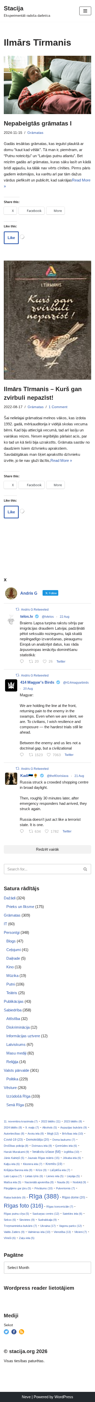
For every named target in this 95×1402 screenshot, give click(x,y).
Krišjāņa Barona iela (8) (18, 1170)
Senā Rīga (15, 1105)
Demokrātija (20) (37, 1139)
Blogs (11, 941)
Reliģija (12, 1062)
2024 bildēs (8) (13, 1127)
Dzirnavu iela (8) (42, 1145)
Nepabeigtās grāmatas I (38, 123)
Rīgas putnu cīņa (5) (16, 1213)
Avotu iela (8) (36, 1133)
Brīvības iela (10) (72, 1133)
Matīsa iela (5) (12, 1182)
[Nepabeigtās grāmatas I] (47, 85)
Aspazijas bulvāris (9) (73, 1127)
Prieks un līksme (20, 906)
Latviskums (16, 1044)
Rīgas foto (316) (23, 1206)
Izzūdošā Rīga (18, 1096)
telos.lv (26, 616)
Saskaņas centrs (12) (45, 1213)
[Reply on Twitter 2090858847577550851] (23, 831)
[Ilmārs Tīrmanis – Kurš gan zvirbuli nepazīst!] (47, 320)
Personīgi (12, 932)
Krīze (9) (41, 1170)
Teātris (11, 993)
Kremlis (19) (54, 1164)
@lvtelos (48, 616)
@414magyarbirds (76, 682)
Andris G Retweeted (35, 609)
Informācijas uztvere (23, 1036)
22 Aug (64, 616)
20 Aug (28, 688)
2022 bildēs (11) (51, 1121)
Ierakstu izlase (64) (46, 1152)
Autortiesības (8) (14, 1133)
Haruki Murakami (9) (16, 1151)
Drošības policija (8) (16, 1145)
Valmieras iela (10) (39, 1231)
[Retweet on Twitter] (17, 609)
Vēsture (10, 1087)
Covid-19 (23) (13, 1139)
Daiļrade (13, 958)
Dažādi (9, 898)
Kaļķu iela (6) (12, 1164)
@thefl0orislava (57, 776)
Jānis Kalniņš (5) (14, 1157)
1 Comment (58, 407)
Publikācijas (14, 1001)
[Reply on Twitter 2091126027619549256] (23, 661)
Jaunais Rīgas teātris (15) (44, 1157)
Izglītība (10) (71, 1151)
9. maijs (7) (32, 1127)
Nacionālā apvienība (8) (39, 1182)
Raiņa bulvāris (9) (15, 1197)
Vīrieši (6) (10, 1238)
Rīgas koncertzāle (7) (59, 1206)
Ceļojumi (13, 950)
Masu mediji (16, 1053)
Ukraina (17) (48, 1225)
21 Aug (79, 776)
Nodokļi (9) (79, 1182)
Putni (10, 984)
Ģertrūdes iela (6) (66, 1145)
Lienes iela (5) (55, 1176)
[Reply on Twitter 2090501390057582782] (23, 755)
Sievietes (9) (27, 1219)
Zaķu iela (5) (26, 1238)
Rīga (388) (44, 1196)
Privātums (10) (43, 1188)
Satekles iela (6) (72, 1213)
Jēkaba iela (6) (72, 1157)
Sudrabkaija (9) (47, 1219)
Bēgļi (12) (53, 1133)
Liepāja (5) (73, 1176)
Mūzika (12, 975)
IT (5, 924)
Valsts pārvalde (16, 1070)
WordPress (63, 1397)
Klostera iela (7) (32, 1164)
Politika (12, 1079)
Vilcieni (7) (80, 1231)
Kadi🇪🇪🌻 (29, 775)
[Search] (85, 869)
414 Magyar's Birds (37, 682)
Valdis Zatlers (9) (14, 1231)
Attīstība (13, 1018)
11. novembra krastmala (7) (21, 1121)
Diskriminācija (18, 1027)
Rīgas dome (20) (73, 1197)
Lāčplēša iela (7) (60, 1170)
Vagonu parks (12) (70, 1225)
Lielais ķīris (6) (34, 1176)
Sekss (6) (10, 1219)
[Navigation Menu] (85, 11)
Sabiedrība (13, 1010)
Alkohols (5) (49, 1127)
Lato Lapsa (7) (13, 1176)
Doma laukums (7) (63, 1139)
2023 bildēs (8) (73, 1121)
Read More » (61, 460)
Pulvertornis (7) (65, 1188)
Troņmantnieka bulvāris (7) (20, 1225)
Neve (26, 1397)
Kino (10, 967)
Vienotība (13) (62, 1231)
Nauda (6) (63, 1182)
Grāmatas (35, 133)
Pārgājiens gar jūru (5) (17, 1188)
